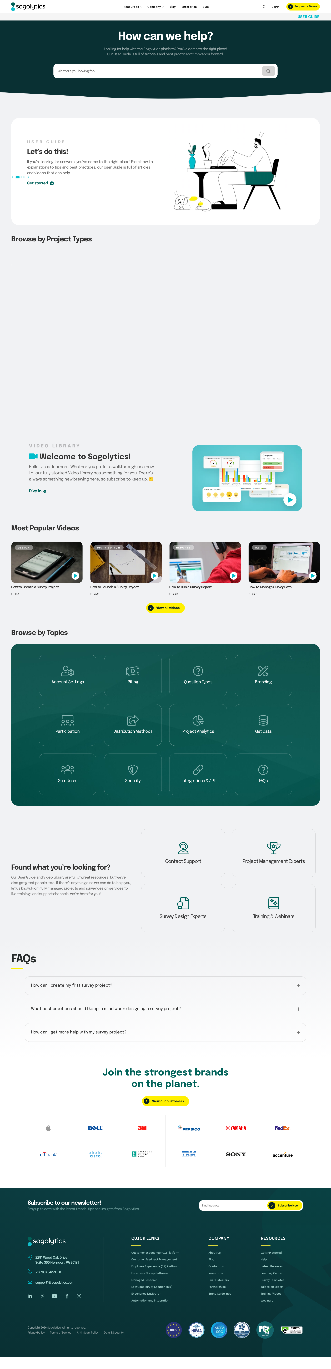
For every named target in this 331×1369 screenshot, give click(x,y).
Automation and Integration (150, 1280)
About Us (214, 1232)
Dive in (35, 491)
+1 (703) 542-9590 (48, 1252)
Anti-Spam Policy (87, 1312)
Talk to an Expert (272, 1267)
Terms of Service (60, 1312)
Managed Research (144, 1260)
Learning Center (272, 1253)
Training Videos (271, 1273)
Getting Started (271, 1232)
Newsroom (215, 1253)
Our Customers (218, 1260)
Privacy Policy (36, 1312)
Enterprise (189, 7)
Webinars (267, 1280)
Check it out (38, 183)
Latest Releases (272, 1246)
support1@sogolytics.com (54, 1262)
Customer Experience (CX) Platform (155, 1232)
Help (264, 1239)
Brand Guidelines (219, 1273)
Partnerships (217, 1267)
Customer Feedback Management (154, 1239)
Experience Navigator (146, 1273)
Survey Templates (272, 1260)
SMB (206, 7)
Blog (172, 7)
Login (276, 7)
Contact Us (216, 1246)
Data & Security (114, 1312)
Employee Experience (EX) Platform (154, 1246)
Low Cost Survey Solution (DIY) (151, 1267)
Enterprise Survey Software (149, 1253)
